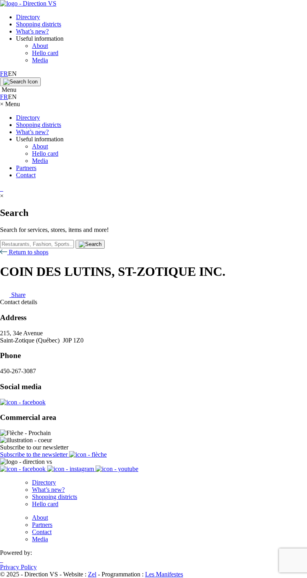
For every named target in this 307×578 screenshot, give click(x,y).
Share (18, 294)
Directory (28, 17)
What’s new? (32, 31)
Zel (92, 574)
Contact (26, 175)
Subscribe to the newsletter (34, 454)
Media (40, 60)
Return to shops (27, 252)
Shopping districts (38, 24)
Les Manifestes (164, 574)
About (40, 45)
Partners (26, 167)
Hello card (45, 52)
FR (4, 73)
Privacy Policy (18, 567)
